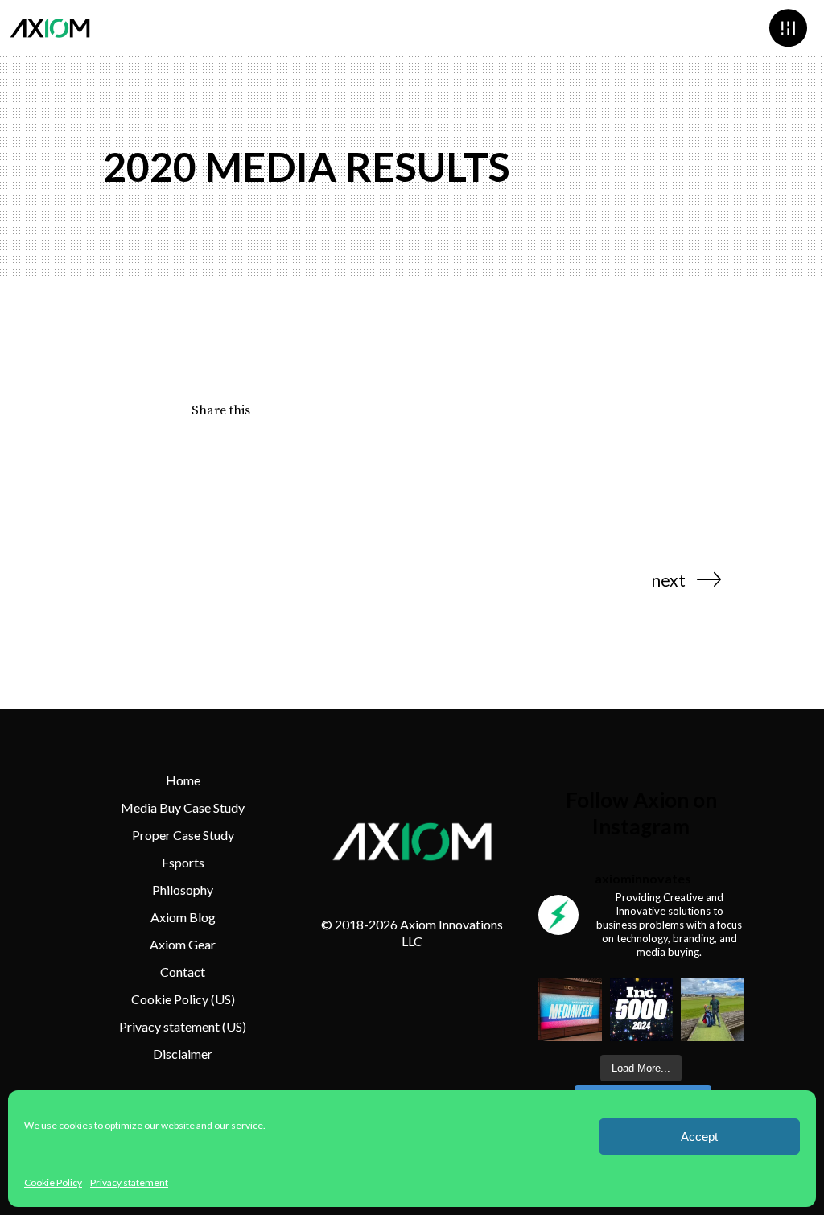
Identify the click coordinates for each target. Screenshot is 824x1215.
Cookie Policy (53, 1182)
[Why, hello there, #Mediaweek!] (569, 1009)
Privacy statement (129, 1182)
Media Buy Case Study (183, 807)
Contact (182, 971)
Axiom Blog (183, 917)
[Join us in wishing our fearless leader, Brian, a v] (712, 1009)
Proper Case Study (183, 834)
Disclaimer (182, 1053)
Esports (183, 862)
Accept (699, 1136)
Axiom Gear (183, 944)
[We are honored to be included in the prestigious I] (641, 1009)
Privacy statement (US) (182, 1026)
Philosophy (182, 889)
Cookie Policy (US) (183, 999)
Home (183, 780)
